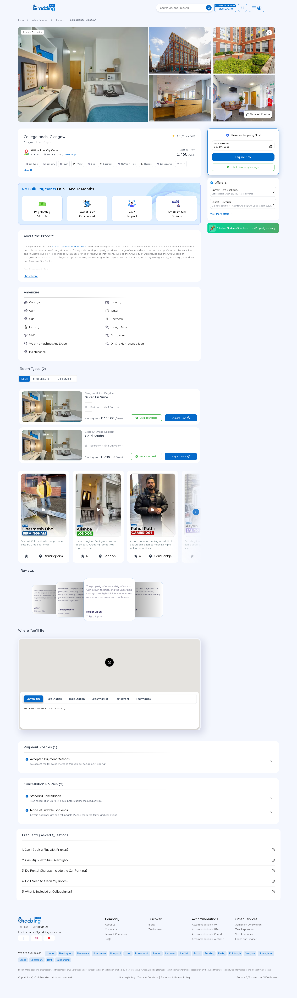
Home (21, 19)
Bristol (197, 953)
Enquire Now (179, 417)
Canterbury (36, 959)
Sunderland (63, 959)
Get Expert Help (148, 417)
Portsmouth (141, 953)
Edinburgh (235, 953)
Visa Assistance (244, 934)
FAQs (108, 939)
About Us (110, 924)
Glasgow (59, 19)
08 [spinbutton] (215, 146)
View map (70, 154)
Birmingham (66, 953)
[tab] (24, 379)
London (51, 953)
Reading (209, 953)
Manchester (99, 953)
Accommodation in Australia (208, 939)
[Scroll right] (195, 512)
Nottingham (266, 953)
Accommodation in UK (204, 924)
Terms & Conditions (116, 934)
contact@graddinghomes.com (44, 932)
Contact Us (111, 929)
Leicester (170, 953)
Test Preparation (244, 929)
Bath (50, 959)
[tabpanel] (109, 716)
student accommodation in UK (69, 246)
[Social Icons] (23, 938)
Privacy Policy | (127, 977)
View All (28, 170)
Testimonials (155, 929)
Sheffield (184, 953)
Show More (31, 276)
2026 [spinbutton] (226, 146)
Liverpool (115, 953)
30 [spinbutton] (220, 146)
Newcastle (83, 953)
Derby (221, 953)
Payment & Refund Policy (175, 977)
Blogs (151, 924)
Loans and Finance (246, 939)
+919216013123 (39, 926)
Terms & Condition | (149, 977)
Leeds (23, 959)
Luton (128, 953)
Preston (157, 953)
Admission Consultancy (248, 924)
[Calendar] (271, 146)
